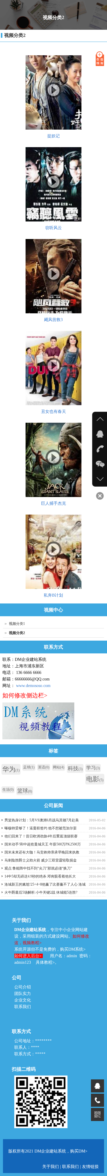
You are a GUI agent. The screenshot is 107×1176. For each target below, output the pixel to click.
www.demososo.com (33, 685)
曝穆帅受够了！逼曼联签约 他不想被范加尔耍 (40, 828)
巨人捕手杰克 (53, 503)
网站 (58, 767)
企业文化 (22, 1000)
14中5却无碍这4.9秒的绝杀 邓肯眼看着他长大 (40, 876)
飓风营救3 (53, 319)
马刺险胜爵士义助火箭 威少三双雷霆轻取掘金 (40, 860)
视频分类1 (17, 624)
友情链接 (90, 1166)
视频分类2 (15, 35)
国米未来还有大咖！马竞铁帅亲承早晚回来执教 (41, 852)
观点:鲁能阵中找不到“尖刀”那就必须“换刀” (38, 868)
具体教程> (45, 962)
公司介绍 (22, 987)
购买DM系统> (73, 949)
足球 (28, 767)
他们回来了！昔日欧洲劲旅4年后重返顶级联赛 (41, 836)
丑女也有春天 (53, 411)
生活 (8, 789)
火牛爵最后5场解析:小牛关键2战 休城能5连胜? (40, 892)
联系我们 (22, 1006)
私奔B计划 (53, 595)
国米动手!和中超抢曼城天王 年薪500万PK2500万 (42, 844)
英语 (43, 767)
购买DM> (78, 1151)
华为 (11, 769)
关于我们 (51, 1166)
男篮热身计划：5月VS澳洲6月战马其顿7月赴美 (41, 820)
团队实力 (22, 993)
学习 (93, 767)
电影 (94, 779)
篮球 (24, 791)
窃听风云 (53, 228)
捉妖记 (53, 136)
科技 (75, 768)
